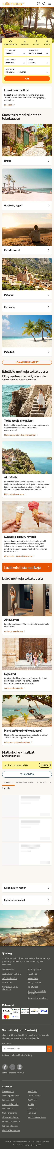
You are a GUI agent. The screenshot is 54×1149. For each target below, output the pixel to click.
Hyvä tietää (32, 974)
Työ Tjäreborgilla (9, 978)
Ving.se (31, 1142)
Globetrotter (17, 1145)
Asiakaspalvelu (34, 969)
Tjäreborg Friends (10, 1126)
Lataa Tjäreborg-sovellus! (13, 1072)
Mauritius (32, 1112)
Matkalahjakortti (9, 1112)
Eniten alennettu (25, 782)
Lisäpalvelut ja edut (10, 1117)
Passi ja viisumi (34, 982)
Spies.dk (46, 1142)
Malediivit (32, 1108)
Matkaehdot (33, 978)
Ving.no (38, 1142)
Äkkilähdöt (32, 1091)
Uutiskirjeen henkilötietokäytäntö (17, 1055)
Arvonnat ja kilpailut (11, 1121)
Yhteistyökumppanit (11, 1130)
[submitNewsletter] (49, 1048)
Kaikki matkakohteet (37, 1117)
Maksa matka (8, 1091)
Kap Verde (32, 1100)
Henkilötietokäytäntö (20, 1142)
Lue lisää (8, 104)
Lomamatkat (7, 1108)
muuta (44, 765)
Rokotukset (33, 986)
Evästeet (8, 1142)
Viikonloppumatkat (10, 1095)
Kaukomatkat (8, 1100)
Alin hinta (42, 782)
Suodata (28, 774)
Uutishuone (7, 982)
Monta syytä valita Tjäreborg (10, 988)
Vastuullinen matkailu (11, 974)
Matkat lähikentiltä (10, 1104)
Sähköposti (7, 1043)
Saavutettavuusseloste (38, 998)
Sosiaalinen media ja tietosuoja (37, 992)
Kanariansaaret (34, 1095)
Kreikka (31, 1104)
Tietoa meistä (8, 969)
